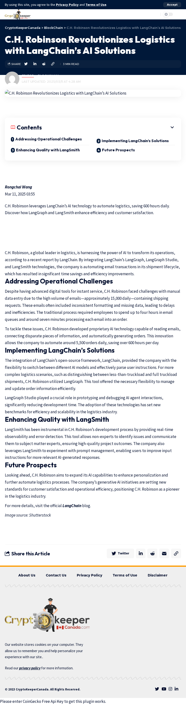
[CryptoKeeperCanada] (18, 14)
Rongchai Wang (18, 187)
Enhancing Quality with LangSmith (48, 149)
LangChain (71, 505)
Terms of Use (95, 4)
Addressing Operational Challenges (48, 139)
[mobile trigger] (177, 14)
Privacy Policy (67, 4)
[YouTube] (163, 689)
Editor (28, 76)
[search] (145, 14)
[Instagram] (170, 689)
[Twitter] (157, 689)
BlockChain (48, 76)
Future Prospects (118, 149)
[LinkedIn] (176, 689)
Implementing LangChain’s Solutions (135, 140)
